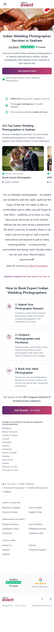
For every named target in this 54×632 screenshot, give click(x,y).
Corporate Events (10, 528)
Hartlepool (7, 449)
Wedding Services (37, 528)
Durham (5, 445)
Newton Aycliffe (9, 452)
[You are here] (3, 484)
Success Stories (10, 512)
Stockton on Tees (10, 466)
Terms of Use (20, 606)
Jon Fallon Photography (36, 265)
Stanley (5, 463)
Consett (5, 439)
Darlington (6, 442)
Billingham (6, 428)
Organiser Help (36, 533)
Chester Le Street (10, 435)
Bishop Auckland (9, 431)
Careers (6, 549)
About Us (7, 545)
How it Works (35, 507)
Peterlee (6, 456)
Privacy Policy (7, 606)
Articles (32, 545)
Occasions (7, 533)
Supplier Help (35, 512)
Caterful (6, 554)
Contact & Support (37, 549)
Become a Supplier (11, 507)
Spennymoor (7, 459)
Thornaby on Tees (10, 470)
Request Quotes (10, 524)
